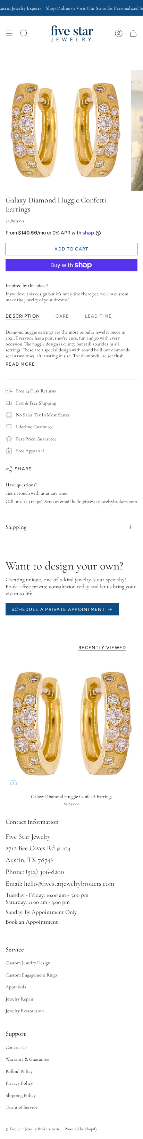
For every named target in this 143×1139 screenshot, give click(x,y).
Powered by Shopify (81, 1128)
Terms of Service (21, 1107)
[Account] (119, 33)
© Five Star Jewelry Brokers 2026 (32, 1128)
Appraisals (16, 987)
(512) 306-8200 (45, 872)
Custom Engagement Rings (31, 975)
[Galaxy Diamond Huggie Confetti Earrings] (71, 724)
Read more (20, 364)
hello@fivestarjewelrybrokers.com (104, 501)
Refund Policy (19, 1071)
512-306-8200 (41, 501)
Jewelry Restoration (25, 1011)
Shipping (16, 527)
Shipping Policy (21, 1095)
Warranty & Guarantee (27, 1059)
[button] (24, 33)
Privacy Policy (19, 1083)
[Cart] (133, 33)
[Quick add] (13, 781)
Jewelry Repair (20, 999)
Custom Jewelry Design (28, 963)
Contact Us (16, 1047)
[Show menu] (9, 33)
